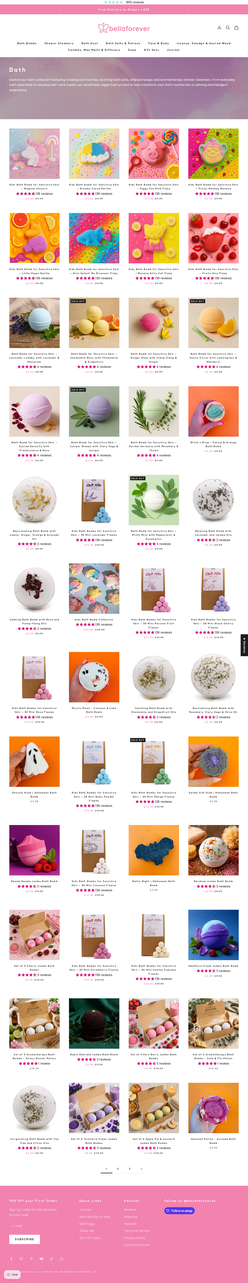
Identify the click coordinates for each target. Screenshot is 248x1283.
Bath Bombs (27, 43)
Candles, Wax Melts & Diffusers (94, 49)
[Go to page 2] (141, 1168)
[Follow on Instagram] (21, 1259)
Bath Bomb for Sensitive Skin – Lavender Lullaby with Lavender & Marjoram (34, 357)
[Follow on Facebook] (11, 1259)
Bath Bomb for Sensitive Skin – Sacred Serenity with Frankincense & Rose (34, 446)
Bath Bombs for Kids (94, 1217)
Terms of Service (137, 1231)
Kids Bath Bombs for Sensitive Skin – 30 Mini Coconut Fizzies (94, 883)
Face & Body (158, 43)
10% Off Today (90, 1238)
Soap (132, 49)
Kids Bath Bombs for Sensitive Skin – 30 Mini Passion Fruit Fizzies (154, 623)
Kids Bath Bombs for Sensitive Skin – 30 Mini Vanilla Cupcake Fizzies (154, 969)
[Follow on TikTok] (51, 1259)
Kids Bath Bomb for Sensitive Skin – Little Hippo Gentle (34, 271)
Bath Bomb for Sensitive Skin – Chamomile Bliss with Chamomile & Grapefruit (94, 357)
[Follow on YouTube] (41, 1259)
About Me (86, 1231)
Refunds (130, 1224)
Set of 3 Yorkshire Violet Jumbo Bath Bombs (94, 1140)
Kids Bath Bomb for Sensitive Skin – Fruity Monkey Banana (214, 186)
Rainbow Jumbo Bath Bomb (213, 881)
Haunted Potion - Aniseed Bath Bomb (213, 1140)
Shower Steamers (59, 43)
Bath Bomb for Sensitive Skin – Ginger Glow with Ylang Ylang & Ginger (154, 357)
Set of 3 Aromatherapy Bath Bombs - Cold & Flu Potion (213, 1056)
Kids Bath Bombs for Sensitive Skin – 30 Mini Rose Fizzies (34, 710)
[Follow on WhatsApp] (62, 1259)
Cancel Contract (137, 1245)
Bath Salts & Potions (123, 43)
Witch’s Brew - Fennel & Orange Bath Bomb (213, 444)
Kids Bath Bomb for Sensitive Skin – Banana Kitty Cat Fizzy (154, 271)
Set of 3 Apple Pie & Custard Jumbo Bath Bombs (154, 1140)
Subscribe (24, 1239)
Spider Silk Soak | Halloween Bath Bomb (213, 794)
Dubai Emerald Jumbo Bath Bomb (94, 1054)
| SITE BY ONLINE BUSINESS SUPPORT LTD (68, 1271)
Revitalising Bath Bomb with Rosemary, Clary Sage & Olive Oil (213, 710)
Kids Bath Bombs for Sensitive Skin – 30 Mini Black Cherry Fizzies (213, 623)
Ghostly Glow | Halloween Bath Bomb (34, 794)
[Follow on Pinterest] (31, 1259)
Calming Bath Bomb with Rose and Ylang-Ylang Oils (34, 621)
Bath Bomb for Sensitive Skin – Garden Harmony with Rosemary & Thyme (154, 446)
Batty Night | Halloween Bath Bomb (154, 883)
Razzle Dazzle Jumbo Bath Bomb (34, 881)
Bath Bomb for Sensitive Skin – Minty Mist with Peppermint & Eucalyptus (154, 534)
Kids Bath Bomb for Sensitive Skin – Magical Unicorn (34, 186)
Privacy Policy (134, 1238)
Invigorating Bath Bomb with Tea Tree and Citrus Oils (34, 1140)
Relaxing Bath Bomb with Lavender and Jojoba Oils (213, 532)
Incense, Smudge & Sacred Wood (204, 43)
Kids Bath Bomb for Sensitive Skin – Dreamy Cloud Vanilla (94, 186)
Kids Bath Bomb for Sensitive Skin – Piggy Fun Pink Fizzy (154, 186)
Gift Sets (151, 49)
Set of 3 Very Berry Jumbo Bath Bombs (154, 1056)
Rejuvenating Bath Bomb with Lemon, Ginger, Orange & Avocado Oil (34, 534)
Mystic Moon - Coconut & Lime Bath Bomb (94, 710)
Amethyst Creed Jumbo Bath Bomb (214, 965)
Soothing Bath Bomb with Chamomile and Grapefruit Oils (154, 710)
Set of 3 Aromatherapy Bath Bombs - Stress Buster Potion (34, 1056)
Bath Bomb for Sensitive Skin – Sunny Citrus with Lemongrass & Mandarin (213, 357)
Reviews (130, 1209)
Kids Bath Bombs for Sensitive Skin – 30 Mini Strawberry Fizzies (94, 967)
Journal (173, 49)
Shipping (130, 1217)
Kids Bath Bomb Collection (94, 619)
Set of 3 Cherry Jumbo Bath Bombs (34, 967)
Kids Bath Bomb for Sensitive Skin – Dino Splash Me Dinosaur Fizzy (94, 271)
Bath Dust (90, 43)
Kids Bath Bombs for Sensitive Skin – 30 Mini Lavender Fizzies (94, 532)
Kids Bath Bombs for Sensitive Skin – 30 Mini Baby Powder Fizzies (94, 796)
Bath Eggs (87, 1224)
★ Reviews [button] (244, 645)
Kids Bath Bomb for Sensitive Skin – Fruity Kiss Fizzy (214, 271)
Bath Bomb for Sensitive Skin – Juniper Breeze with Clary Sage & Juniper (94, 446)
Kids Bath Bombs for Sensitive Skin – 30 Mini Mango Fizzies (154, 794)
